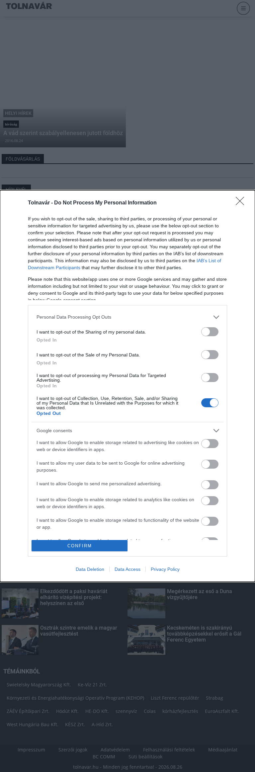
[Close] (242, 203)
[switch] (209, 331)
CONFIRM (79, 545)
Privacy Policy (165, 569)
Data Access (127, 569)
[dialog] (127, 386)
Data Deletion (90, 569)
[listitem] (127, 317)
